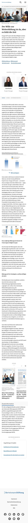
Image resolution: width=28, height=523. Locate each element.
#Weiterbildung (6, 61)
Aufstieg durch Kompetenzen (11, 447)
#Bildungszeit (14, 61)
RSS (14, 508)
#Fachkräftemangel (16, 63)
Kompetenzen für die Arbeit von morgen (14, 455)
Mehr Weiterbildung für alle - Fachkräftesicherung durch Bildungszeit (8, 395)
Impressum (14, 499)
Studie (8, 97)
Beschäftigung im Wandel (10, 451)
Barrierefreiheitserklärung (14, 502)
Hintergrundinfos (16, 97)
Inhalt (3, 97)
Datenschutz (14, 505)
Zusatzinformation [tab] (8, 404)
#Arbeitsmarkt (6, 63)
